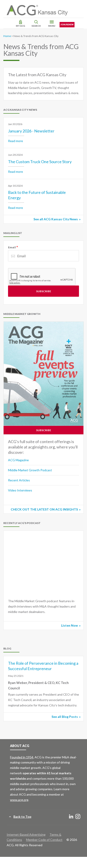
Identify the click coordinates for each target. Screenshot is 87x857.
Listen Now (69, 625)
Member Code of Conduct (44, 840)
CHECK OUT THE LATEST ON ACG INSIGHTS (44, 509)
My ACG (20, 25)
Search (36, 25)
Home (7, 36)
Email (12, 247)
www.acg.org (19, 800)
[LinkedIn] (71, 817)
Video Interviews (20, 490)
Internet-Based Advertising (26, 834)
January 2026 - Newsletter (31, 130)
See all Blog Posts (65, 716)
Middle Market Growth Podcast (30, 470)
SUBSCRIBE (43, 430)
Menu (51, 25)
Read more (15, 141)
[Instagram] (77, 817)
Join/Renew (67, 24)
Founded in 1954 (21, 757)
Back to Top (22, 816)
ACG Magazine (18, 460)
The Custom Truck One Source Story (40, 161)
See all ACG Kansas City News (55, 219)
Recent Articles (19, 480)
